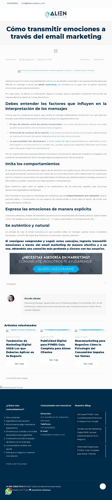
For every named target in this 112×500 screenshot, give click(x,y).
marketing (50, 84)
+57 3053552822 (48, 427)
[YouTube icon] (95, 4)
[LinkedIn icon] (100, 4)
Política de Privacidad (16, 464)
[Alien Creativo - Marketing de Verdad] (56, 14)
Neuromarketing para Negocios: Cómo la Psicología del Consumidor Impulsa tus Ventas (90, 348)
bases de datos (63, 141)
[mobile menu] (107, 14)
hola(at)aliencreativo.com (53, 434)
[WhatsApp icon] (84, 4)
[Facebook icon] (89, 4)
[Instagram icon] (105, 4)
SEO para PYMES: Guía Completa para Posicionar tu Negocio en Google (89, 417)
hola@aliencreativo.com (33, 3)
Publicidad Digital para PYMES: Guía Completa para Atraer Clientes (88, 450)
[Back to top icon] (103, 486)
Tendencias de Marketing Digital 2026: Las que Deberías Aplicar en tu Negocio (20, 348)
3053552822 (12, 3)
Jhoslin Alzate (25, 59)
